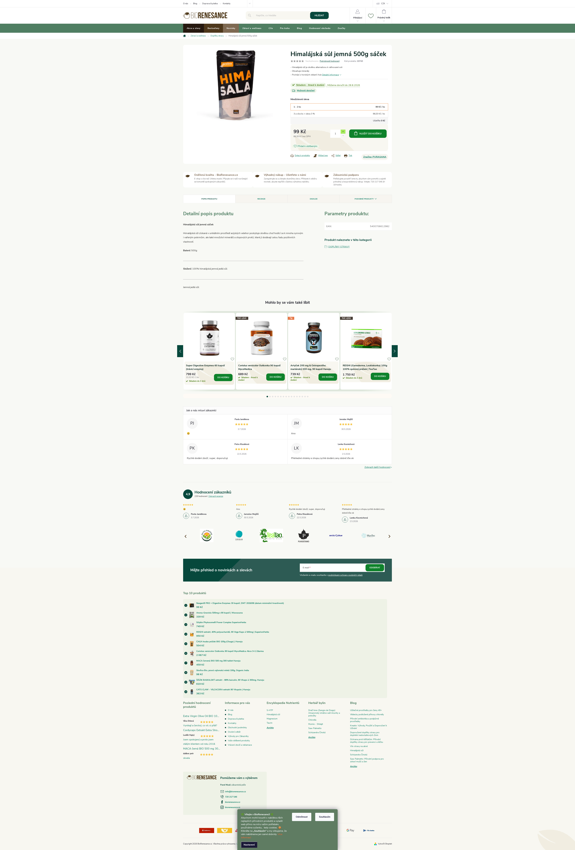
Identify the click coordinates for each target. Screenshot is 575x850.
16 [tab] (307, 396)
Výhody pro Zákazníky (238, 736)
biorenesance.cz (232, 802)
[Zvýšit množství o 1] (343, 132)
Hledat (319, 15)
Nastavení (249, 844)
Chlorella (312, 719)
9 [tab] (289, 396)
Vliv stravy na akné (359, 746)
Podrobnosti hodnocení (329, 61)
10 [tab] (291, 396)
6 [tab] (281, 396)
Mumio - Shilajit (315, 724)
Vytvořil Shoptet (385, 844)
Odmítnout (302, 817)
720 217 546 (231, 796)
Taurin (269, 722)
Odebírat (374, 567)
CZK (383, 3)
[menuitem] (193, 28)
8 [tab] (286, 396)
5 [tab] (278, 396)
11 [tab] (294, 396)
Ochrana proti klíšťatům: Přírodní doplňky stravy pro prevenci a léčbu (366, 741)
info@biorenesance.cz (235, 791)
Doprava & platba (210, 3)
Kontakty (226, 3)
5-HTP (270, 710)
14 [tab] (302, 396)
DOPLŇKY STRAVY (339, 246)
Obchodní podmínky (237, 727)
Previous (180, 351)
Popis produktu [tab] (209, 199)
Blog (195, 3)
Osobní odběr (234, 731)
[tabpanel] (209, 351)
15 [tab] (305, 396)
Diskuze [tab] (313, 199)
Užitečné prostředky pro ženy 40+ (366, 710)
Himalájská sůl (273, 714)
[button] (388, 536)
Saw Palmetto (314, 728)
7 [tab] (283, 396)
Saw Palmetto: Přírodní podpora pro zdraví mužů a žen (367, 760)
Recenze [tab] (261, 199)
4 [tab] (275, 396)
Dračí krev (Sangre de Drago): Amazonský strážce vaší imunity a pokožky (324, 713)
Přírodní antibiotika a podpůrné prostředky (364, 720)
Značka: (374, 157)
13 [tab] (299, 396)
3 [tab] (272, 396)
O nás (185, 3)
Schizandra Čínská (316, 732)
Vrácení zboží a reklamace (240, 745)
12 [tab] (297, 396)
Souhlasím (324, 817)
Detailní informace (330, 74)
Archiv (270, 728)
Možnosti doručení (306, 90)
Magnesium (272, 718)
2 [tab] (270, 396)
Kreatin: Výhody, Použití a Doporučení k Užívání (368, 727)
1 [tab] (267, 396)
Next (395, 351)
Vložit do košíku (370, 133)
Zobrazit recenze (215, 496)
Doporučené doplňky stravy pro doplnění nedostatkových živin (364, 734)
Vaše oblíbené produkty (239, 740)
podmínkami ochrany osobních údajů (345, 575)
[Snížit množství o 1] (343, 136)
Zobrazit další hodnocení (377, 467)
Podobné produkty (364, 199)
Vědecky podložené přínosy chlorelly (367, 714)
